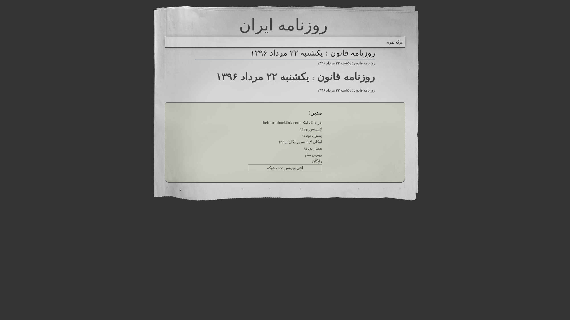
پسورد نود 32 (312, 135)
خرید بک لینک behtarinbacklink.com (292, 122)
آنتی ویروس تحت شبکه (285, 167)
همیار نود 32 (312, 148)
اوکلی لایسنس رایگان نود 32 (300, 141)
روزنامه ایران (283, 24)
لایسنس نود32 (311, 128)
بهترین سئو (313, 154)
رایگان (317, 160)
